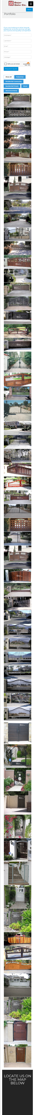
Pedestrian (20, 77)
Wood (25, 86)
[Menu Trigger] (30, 3)
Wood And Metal (11, 91)
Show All (8, 77)
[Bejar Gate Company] (17, 3)
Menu (29, 9)
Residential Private (12, 86)
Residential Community (14, 81)
